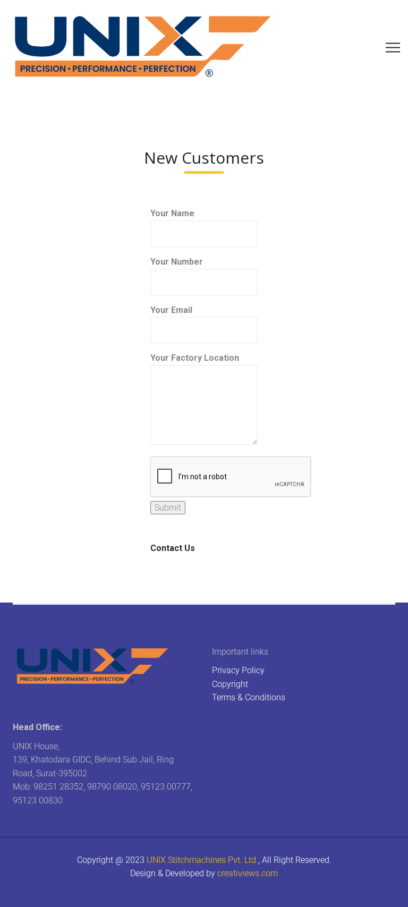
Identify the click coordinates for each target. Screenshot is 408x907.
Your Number (176, 262)
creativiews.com (247, 873)
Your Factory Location (194, 358)
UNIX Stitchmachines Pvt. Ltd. (202, 860)
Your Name (172, 213)
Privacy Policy (238, 670)
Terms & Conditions (248, 697)
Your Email (171, 310)
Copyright (230, 684)
